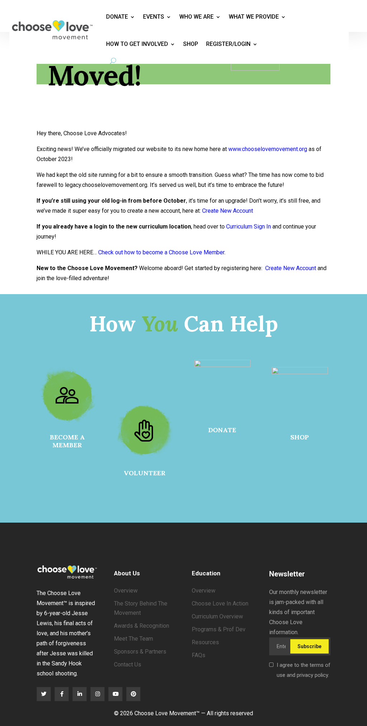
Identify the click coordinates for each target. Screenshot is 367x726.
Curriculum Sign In (248, 226)
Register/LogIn (228, 44)
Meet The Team (133, 638)
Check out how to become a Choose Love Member (161, 252)
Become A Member (67, 441)
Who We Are (196, 16)
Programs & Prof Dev (219, 629)
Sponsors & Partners (140, 651)
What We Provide (254, 16)
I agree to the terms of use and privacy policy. (303, 670)
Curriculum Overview (217, 616)
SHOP (299, 437)
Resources (205, 642)
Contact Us (127, 664)
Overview (126, 590)
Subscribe (309, 646)
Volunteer (145, 473)
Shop (190, 44)
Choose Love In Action (220, 603)
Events (153, 16)
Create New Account (227, 210)
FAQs (198, 655)
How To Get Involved (137, 44)
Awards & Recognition (141, 625)
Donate (117, 16)
